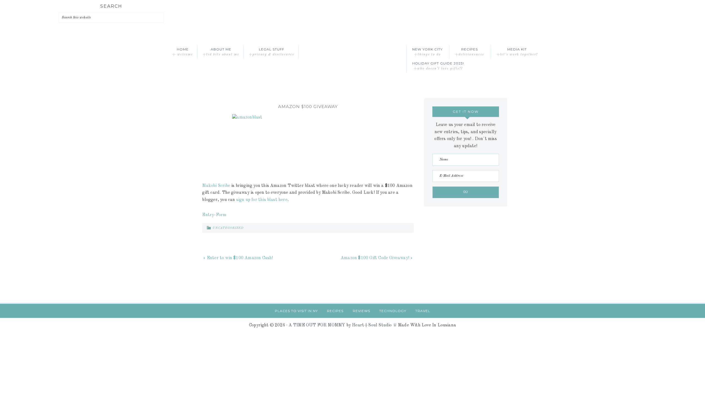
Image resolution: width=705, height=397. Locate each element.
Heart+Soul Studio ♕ (374, 325)
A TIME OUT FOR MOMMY (317, 325)
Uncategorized (228, 228)
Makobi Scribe (216, 186)
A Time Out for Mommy (352, 52)
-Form (220, 215)
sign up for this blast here (262, 200)
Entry (208, 215)
